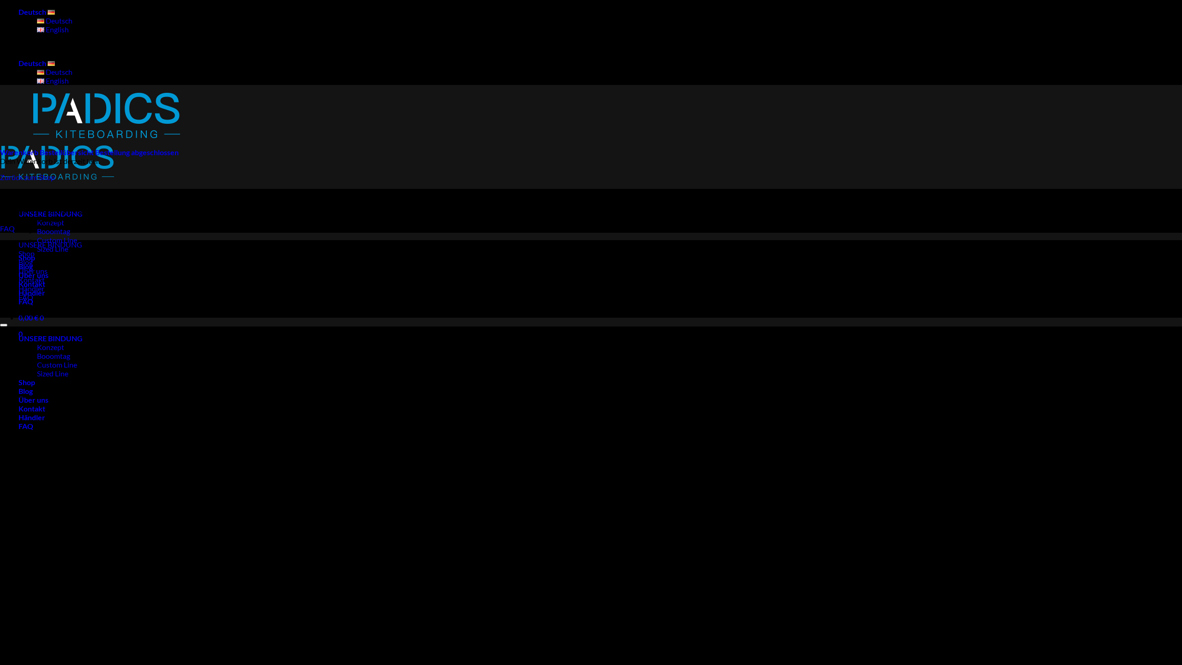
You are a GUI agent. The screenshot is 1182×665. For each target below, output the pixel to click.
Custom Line (57, 364)
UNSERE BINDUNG (50, 213)
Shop (26, 253)
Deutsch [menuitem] (58, 20)
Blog (25, 262)
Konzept (50, 347)
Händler (31, 288)
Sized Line (52, 373)
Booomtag (53, 231)
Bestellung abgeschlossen (137, 152)
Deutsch (33, 11)
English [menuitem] (56, 29)
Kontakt (31, 279)
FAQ (25, 297)
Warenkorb (20, 152)
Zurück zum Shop (27, 177)
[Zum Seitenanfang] (3, 325)
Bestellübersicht (67, 152)
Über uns (33, 270)
